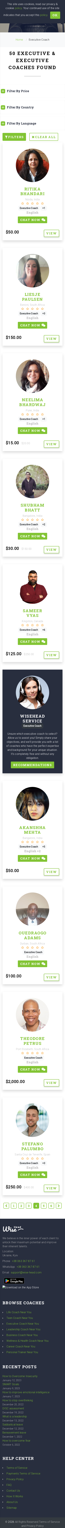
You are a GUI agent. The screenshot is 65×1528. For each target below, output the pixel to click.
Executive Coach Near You (22, 1323)
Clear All (45, 137)
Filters (16, 137)
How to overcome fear (16, 1440)
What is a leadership (14, 1416)
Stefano (32, 1144)
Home (19, 39)
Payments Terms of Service (23, 1473)
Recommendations (32, 765)
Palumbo (32, 1148)
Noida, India (32, 199)
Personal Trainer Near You (22, 1352)
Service (32, 721)
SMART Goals (10, 1384)
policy (18, 8)
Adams (32, 937)
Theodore (32, 1038)
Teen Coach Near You (19, 1318)
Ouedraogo (32, 933)
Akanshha (32, 827)
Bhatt (32, 510)
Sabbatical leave (12, 1424)
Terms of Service (16, 1467)
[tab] (32, 91)
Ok (55, 15)
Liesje (32, 294)
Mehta (32, 832)
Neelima (32, 399)
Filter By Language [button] (21, 123)
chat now (31, 220)
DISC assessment (13, 1408)
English (32, 212)
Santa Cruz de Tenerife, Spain (32, 1154)
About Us (12, 1502)
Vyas (32, 615)
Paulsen (32, 299)
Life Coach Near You (18, 1312)
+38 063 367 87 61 (23, 1261)
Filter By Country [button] (20, 107)
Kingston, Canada (32, 621)
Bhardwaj (32, 404)
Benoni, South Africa (32, 304)
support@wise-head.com (26, 1272)
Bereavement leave (14, 1432)
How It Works (14, 1496)
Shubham (32, 505)
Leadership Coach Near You (23, 1329)
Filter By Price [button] (18, 91)
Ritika (32, 189)
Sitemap (11, 1507)
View (51, 233)
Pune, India (32, 410)
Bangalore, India (32, 515)
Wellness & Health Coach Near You (27, 1340)
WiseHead (32, 716)
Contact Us (13, 1490)
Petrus (33, 1043)
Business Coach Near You (22, 1335)
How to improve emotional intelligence (26, 1392)
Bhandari (32, 193)
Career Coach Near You (20, 1346)
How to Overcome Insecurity (20, 1376)
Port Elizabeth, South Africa (32, 1049)
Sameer (32, 610)
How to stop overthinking (17, 1400)
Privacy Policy (15, 1479)
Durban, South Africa (32, 943)
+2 (39, 851)
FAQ (9, 1485)
